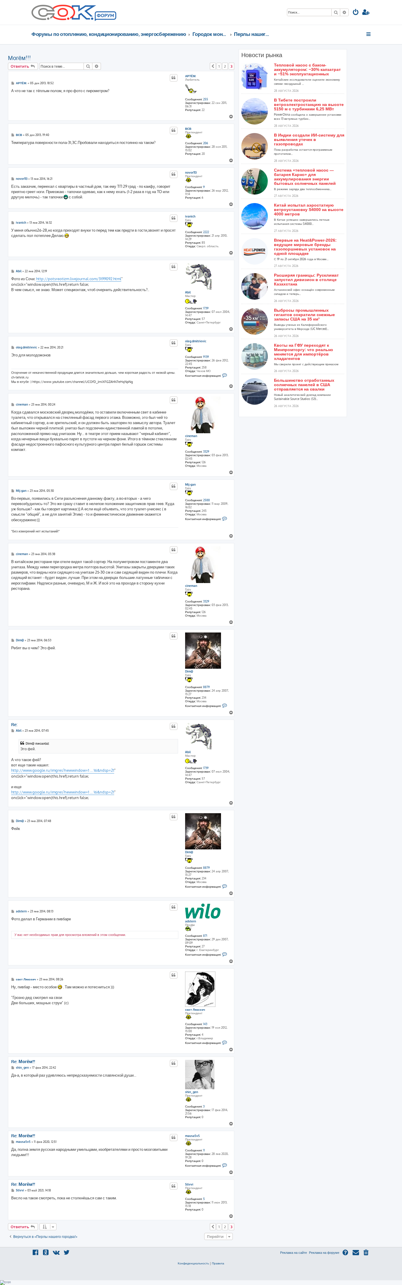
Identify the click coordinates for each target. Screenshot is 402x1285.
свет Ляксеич (195, 1009)
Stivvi (189, 1184)
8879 (206, 687)
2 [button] (225, 66)
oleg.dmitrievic (195, 341)
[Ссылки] (369, 34)
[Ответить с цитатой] (173, 77)
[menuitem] (356, 13)
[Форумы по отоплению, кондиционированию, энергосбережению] (105, 16)
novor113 (191, 172)
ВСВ (188, 128)
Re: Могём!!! (23, 1061)
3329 (206, 451)
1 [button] (219, 66)
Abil (188, 292)
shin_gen (191, 1092)
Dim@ (189, 671)
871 (205, 935)
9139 (206, 356)
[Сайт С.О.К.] (73, 12)
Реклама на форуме (324, 1253)
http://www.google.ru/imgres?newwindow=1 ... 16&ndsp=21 (62, 770)
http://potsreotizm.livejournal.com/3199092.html (78, 278)
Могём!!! (19, 58)
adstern (190, 921)
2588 (206, 500)
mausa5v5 (192, 1136)
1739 (206, 308)
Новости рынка (261, 55)
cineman (191, 436)
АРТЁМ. (190, 76)
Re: (14, 724)
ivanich (190, 216)
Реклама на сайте (293, 1253)
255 (205, 99)
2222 (206, 232)
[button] (213, 66)
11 (204, 1150)
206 (205, 143)
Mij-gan (190, 484)
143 (205, 1024)
